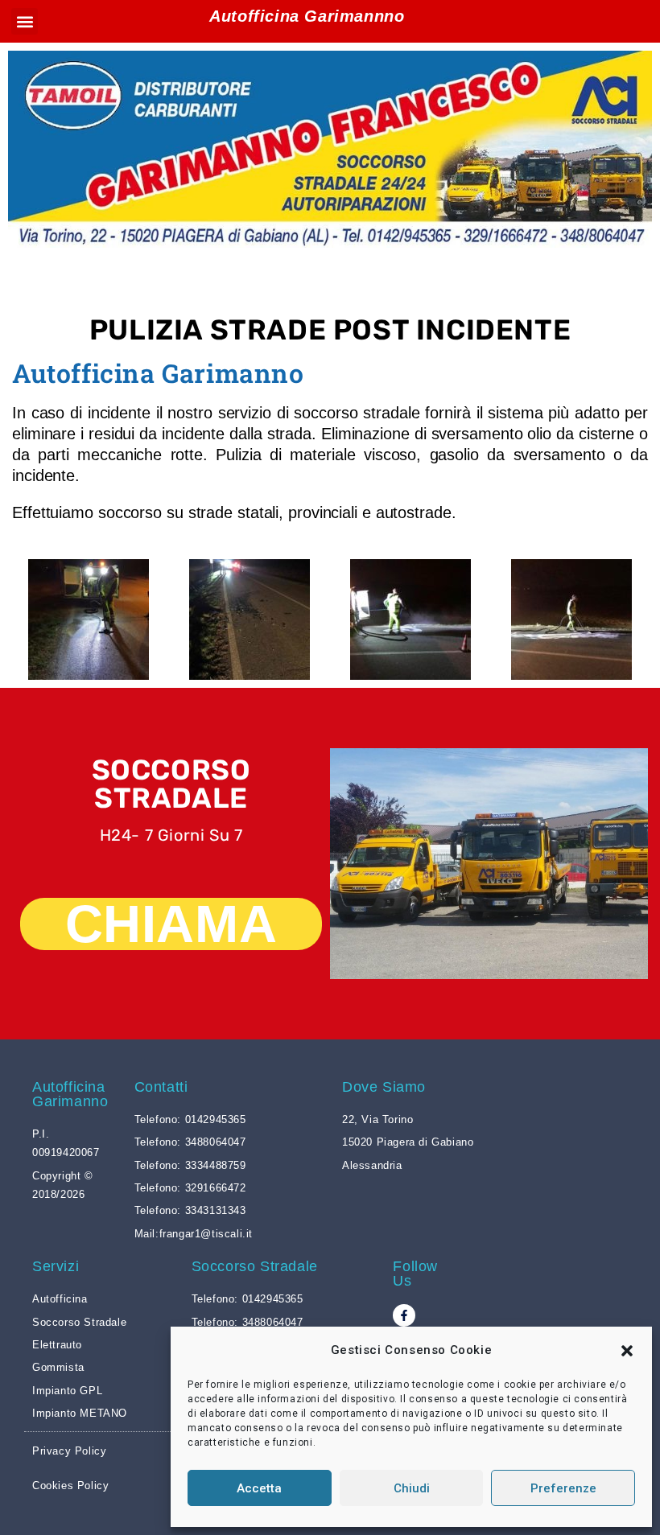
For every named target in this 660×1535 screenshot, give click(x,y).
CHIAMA (171, 924)
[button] (627, 1351)
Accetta (259, 1488)
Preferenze (563, 1488)
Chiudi (412, 1488)
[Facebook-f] (404, 1315)
